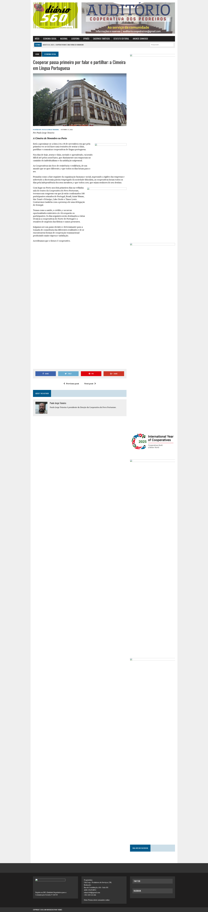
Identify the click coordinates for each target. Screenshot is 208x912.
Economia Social (49, 38)
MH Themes (58, 910)
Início (37, 38)
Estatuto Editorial (121, 38)
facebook (137, 890)
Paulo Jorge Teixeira (50, 129)
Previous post (72, 383)
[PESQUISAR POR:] (162, 44)
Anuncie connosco (140, 38)
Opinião (86, 38)
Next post (88, 383)
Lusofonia (75, 38)
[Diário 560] (55, 15)
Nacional (64, 38)
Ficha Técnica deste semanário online (97, 900)
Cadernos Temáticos (101, 38)
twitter (137, 881)
